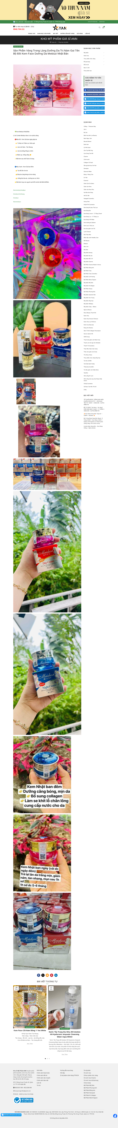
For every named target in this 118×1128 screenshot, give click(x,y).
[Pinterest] (51, 975)
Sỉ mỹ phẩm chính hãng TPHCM (69, 1075)
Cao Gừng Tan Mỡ (88, 153)
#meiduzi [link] (15, 198)
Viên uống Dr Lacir (88, 375)
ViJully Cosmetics (88, 383)
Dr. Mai (85, 177)
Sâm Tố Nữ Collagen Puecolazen (92, 330)
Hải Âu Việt (86, 195)
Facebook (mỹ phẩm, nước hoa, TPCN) (96, 94)
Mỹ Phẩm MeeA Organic (91, 1098)
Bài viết (55, 33)
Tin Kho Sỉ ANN (87, 360)
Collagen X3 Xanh (88, 162)
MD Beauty (86, 240)
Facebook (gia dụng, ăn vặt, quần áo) (96, 90)
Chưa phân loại (88, 70)
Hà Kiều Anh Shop (88, 192)
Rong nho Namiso (88, 327)
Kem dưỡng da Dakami (90, 222)
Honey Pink (87, 201)
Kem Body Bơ (87, 210)
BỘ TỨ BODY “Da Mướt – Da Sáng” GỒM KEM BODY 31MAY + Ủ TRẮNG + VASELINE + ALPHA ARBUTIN (94, 409)
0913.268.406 (19, 21)
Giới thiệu (39, 1070)
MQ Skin (86, 249)
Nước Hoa (86, 315)
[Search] (99, 27)
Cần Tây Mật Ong (88, 150)
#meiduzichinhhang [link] (18, 194)
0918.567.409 (28, 21)
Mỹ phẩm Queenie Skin (90, 294)
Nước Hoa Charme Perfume (91, 318)
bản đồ (23, 1084)
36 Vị (85, 129)
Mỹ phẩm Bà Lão (88, 255)
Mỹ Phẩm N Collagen (90, 1095)
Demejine (86, 168)
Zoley (85, 389)
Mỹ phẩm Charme (88, 261)
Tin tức (39, 1085)
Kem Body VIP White (89, 219)
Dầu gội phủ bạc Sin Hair (90, 165)
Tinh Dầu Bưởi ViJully (89, 363)
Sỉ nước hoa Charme (90, 1078)
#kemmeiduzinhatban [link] (19, 190)
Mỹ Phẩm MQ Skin (89, 1085)
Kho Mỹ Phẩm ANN (92, 21)
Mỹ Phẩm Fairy (87, 270)
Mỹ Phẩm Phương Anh (89, 291)
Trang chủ (31, 33)
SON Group (87, 336)
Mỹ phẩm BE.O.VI (88, 258)
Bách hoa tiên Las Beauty (90, 135)
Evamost (86, 180)
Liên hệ (87, 33)
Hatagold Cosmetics (89, 198)
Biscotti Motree (87, 141)
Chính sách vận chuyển (43, 1078)
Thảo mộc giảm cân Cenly (90, 351)
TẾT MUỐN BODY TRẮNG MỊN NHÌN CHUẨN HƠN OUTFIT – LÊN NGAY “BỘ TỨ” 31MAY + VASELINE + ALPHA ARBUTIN (94, 402)
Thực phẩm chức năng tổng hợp (92, 357)
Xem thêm (30, 1043)
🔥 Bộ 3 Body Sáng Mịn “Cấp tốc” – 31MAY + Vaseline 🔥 (93, 414)
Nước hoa (86, 55)
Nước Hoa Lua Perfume (90, 321)
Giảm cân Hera (87, 186)
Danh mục (102, 21)
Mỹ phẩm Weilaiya (88, 303)
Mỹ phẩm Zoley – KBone (90, 306)
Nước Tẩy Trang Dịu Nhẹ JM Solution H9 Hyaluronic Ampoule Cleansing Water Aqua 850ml (65, 1034)
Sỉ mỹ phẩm (87, 1070)
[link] (17, 201)
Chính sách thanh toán (43, 1073)
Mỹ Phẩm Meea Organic (90, 279)
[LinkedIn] (56, 975)
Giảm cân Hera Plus (89, 189)
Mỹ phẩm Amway (88, 252)
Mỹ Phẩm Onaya (88, 288)
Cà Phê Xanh (87, 147)
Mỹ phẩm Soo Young (89, 297)
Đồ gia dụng (87, 61)
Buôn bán (86, 144)
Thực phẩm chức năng (89, 58)
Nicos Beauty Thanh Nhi (90, 312)
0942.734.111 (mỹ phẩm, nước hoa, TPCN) (96, 112)
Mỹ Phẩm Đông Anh (89, 267)
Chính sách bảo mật (42, 1080)
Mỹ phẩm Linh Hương (89, 276)
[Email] (47, 975)
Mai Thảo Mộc (87, 234)
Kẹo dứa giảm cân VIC (89, 228)
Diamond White (88, 171)
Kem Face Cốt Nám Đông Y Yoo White (30, 1030)
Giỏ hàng (80, 33)
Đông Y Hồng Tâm (88, 174)
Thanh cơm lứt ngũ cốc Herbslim (92, 342)
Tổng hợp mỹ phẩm (63, 42)
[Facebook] (38, 975)
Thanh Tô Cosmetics (89, 345)
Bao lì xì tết (86, 67)
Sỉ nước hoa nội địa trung (91, 1080)
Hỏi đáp (62, 1073)
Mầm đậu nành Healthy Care (91, 237)
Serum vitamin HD (88, 333)
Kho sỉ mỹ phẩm (60, 1118)
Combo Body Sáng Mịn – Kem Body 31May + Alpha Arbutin (93, 427)
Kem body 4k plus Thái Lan (91, 207)
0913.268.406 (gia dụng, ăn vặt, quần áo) (96, 99)
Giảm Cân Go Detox (89, 183)
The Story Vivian (88, 354)
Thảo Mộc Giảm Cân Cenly (91, 348)
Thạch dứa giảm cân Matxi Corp (92, 339)
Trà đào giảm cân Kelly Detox (91, 369)
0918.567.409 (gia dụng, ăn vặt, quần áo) (96, 103)
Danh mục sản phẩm (43, 33)
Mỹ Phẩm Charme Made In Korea (92, 264)
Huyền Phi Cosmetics (89, 204)
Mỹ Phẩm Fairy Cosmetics (90, 273)
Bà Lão (85, 132)
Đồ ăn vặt (86, 64)
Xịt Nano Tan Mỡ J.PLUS (90, 386)
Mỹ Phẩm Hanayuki (89, 1093)
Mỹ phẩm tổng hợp (88, 300)
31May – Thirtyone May (90, 126)
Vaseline (86, 372)
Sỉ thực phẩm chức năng (91, 1075)
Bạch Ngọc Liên (88, 138)
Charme (86, 156)
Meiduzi (86, 243)
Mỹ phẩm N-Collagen (89, 285)
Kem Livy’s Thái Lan (89, 225)
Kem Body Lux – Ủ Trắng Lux (91, 216)
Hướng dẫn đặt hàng (67, 33)
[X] (43, 975)
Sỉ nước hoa (87, 1073)
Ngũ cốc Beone (88, 309)
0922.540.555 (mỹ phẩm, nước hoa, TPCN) (96, 108)
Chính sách (87, 159)
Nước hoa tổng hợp (89, 324)
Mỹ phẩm (86, 52)
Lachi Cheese (87, 231)
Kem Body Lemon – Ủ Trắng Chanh (93, 213)
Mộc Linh (86, 246)
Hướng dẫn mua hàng (66, 1070)
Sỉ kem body (87, 1083)
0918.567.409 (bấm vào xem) (12, 1114)
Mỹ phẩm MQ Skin (88, 282)
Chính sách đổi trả (42, 1075)
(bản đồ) (62, 21)
